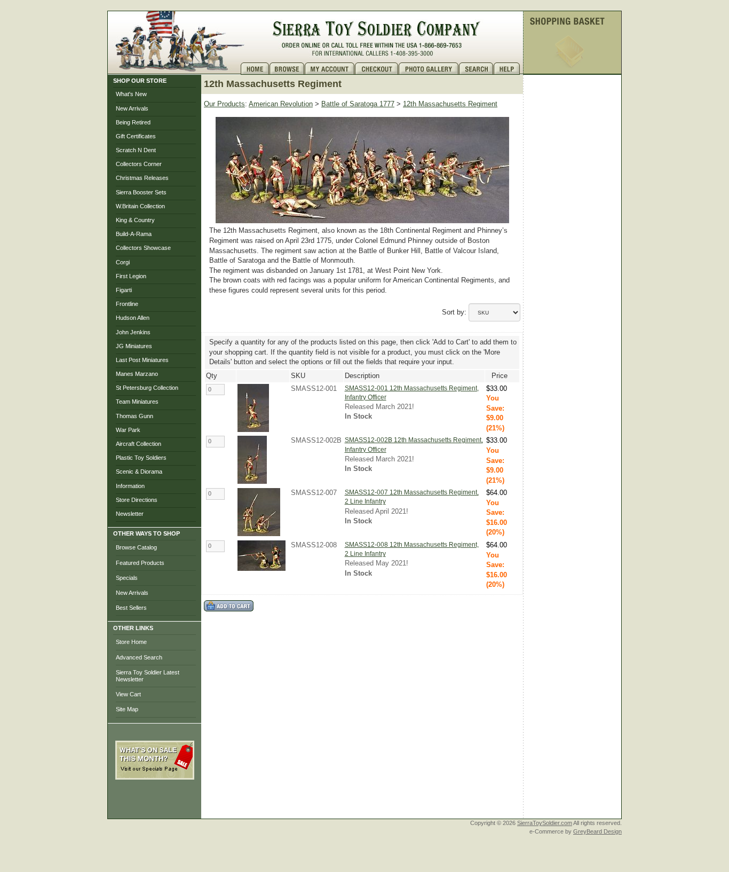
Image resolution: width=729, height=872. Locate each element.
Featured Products (140, 563)
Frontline (127, 304)
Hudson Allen (132, 318)
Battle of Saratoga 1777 (357, 104)
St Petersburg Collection (147, 387)
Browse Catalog (136, 547)
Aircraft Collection (138, 444)
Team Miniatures (137, 401)
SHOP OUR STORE (140, 80)
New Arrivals (132, 108)
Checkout (377, 68)
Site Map (127, 709)
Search (476, 68)
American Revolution (281, 104)
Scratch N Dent (136, 150)
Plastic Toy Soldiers (141, 457)
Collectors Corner (139, 164)
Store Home (131, 642)
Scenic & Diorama (139, 471)
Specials (127, 578)
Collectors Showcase (143, 248)
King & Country (135, 220)
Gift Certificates (136, 136)
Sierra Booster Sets (141, 192)
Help (508, 68)
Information (130, 486)
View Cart (128, 694)
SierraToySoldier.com (544, 823)
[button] (154, 803)
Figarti (124, 290)
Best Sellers (131, 607)
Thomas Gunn (134, 416)
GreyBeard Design (597, 831)
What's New (131, 94)
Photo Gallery (429, 68)
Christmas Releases (142, 178)
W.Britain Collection (140, 206)
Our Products (224, 104)
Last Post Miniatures (142, 360)
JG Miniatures (134, 346)
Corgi (123, 262)
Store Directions (136, 500)
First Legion (131, 276)
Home (255, 68)
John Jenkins (133, 332)
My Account (330, 68)
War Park (128, 430)
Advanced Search (139, 657)
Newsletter (130, 513)
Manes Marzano (137, 374)
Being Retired (133, 122)
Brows (287, 68)
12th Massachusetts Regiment (450, 104)
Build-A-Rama (134, 234)
